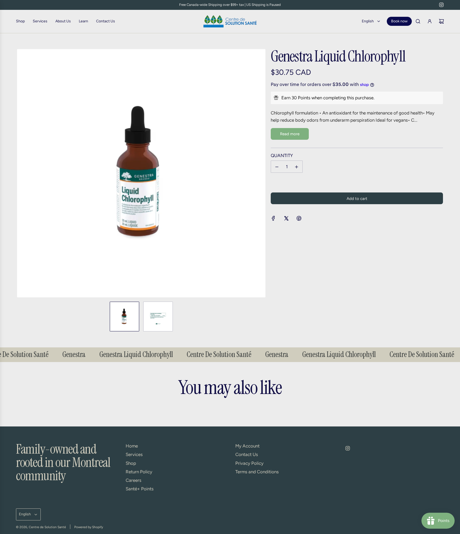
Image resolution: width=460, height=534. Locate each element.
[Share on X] (286, 219)
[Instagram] (441, 4)
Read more (289, 134)
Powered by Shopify (88, 527)
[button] (21, 173)
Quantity (282, 155)
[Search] (418, 21)
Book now (399, 21)
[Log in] (430, 21)
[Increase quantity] (296, 167)
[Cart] (441, 21)
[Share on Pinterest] (299, 219)
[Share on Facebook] (273, 219)
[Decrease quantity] (277, 167)
